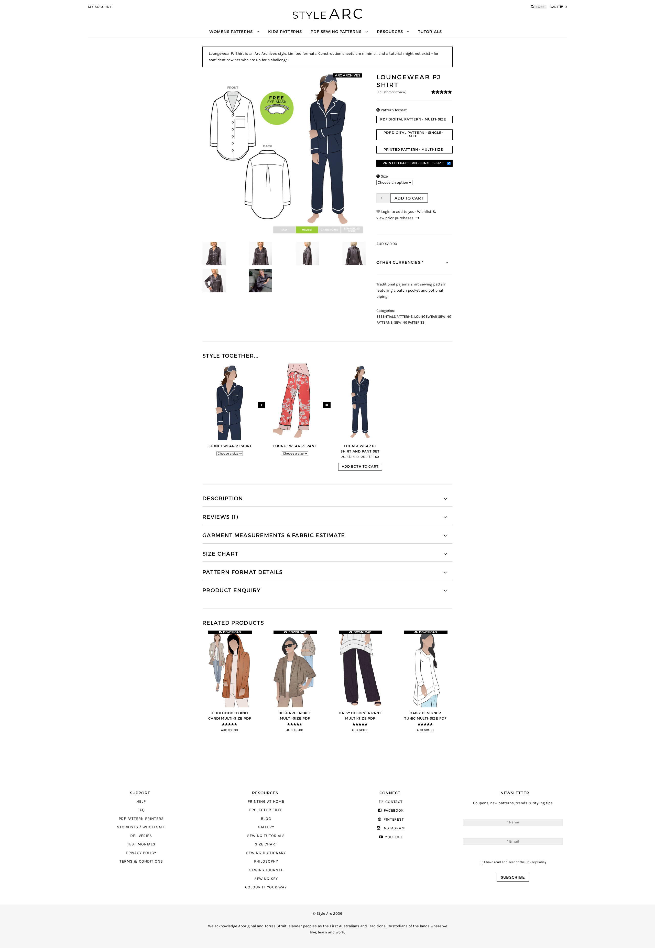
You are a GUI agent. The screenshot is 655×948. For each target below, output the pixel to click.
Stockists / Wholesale (141, 827)
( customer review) (391, 92)
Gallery (266, 827)
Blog (266, 819)
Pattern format (391, 110)
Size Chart (266, 844)
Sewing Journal (266, 870)
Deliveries (141, 836)
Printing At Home (266, 801)
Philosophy (266, 861)
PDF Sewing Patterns (336, 31)
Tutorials (430, 31)
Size (382, 176)
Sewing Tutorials (266, 836)
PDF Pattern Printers (141, 819)
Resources (390, 31)
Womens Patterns (231, 31)
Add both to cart (360, 466)
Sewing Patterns (409, 323)
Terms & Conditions (141, 861)
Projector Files (266, 810)
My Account (100, 7)
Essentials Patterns (394, 317)
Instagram (394, 828)
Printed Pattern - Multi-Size (413, 149)
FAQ (141, 810)
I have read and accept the (515, 862)
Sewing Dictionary (266, 853)
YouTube (394, 837)
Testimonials (141, 844)
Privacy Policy (141, 853)
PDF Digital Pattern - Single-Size (413, 134)
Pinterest (394, 819)
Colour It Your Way (266, 887)
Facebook (394, 810)
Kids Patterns (285, 31)
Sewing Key (266, 879)
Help (141, 801)
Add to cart (409, 198)
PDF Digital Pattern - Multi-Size (413, 119)
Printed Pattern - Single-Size (413, 163)
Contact (394, 802)
